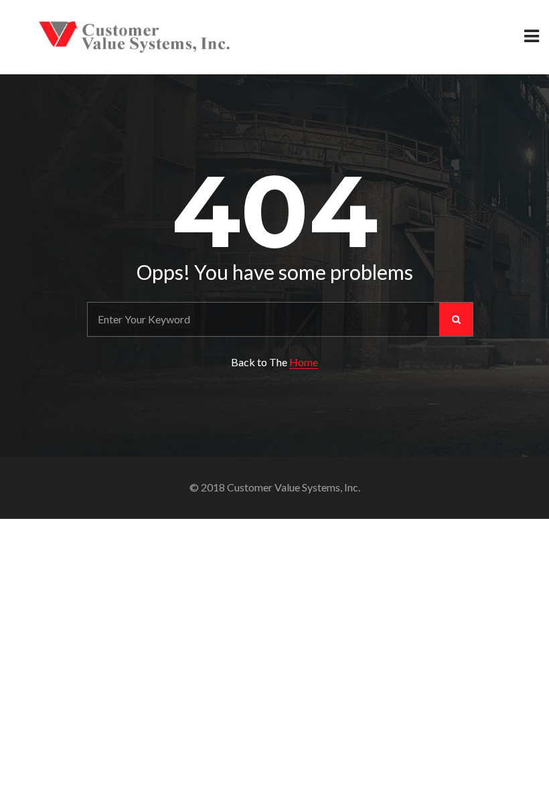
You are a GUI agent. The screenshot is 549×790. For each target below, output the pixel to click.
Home (303, 362)
